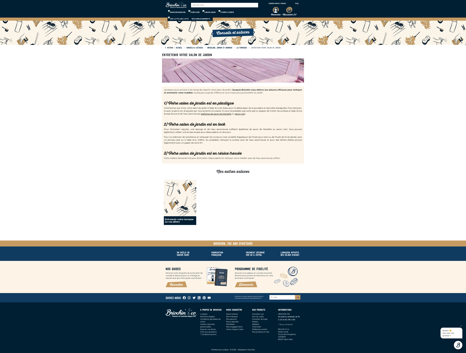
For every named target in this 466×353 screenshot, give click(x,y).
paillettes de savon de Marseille (216, 114)
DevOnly (251, 350)
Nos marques (232, 317)
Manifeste (230, 324)
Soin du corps (258, 317)
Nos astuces (231, 319)
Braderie (255, 324)
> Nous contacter (285, 324)
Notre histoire (232, 314)
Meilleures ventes (259, 329)
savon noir (240, 114)
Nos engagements (234, 327)
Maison (255, 322)
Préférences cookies (220, 350)
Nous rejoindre (232, 322)
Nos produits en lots (260, 332)
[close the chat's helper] (461, 325)
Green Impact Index (277, 3)
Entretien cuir (258, 314)
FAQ (297, 3)
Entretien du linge (259, 319)
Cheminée (256, 327)
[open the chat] (458, 345)
